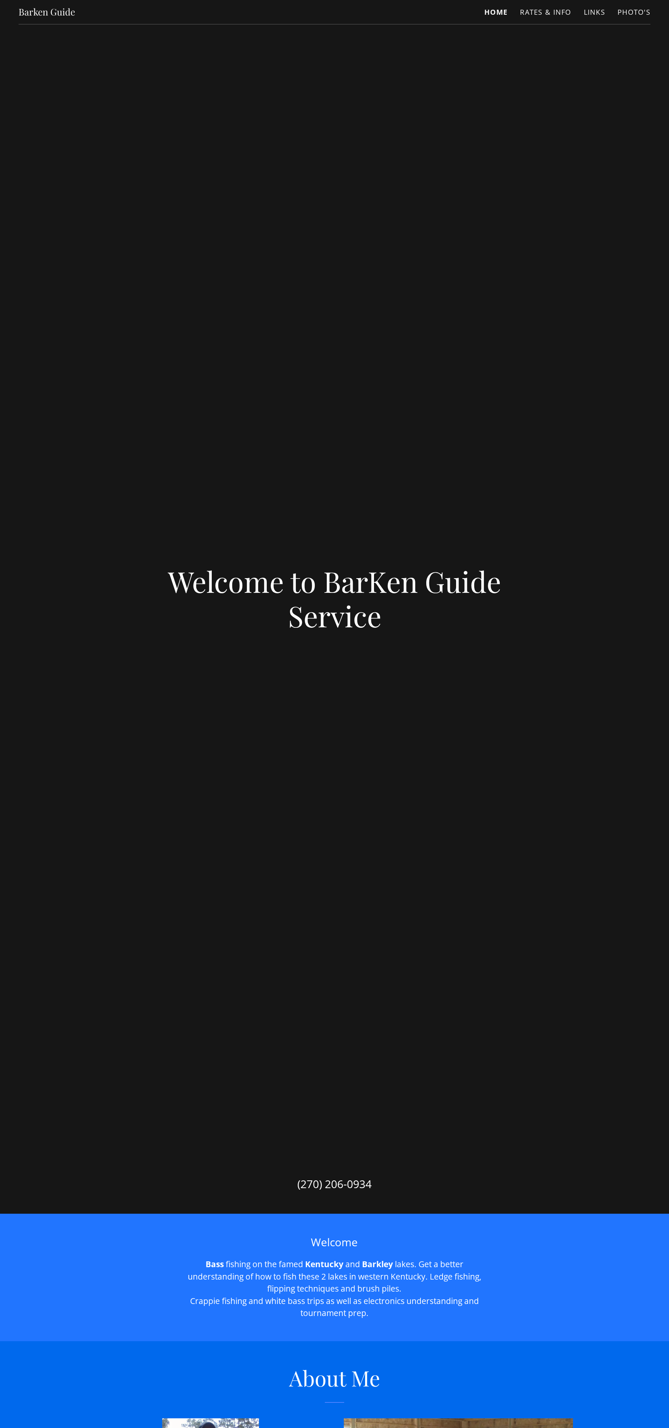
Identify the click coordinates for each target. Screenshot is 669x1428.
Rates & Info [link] (545, 12)
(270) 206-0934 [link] (334, 1184)
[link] (47, 12)
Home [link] (496, 12)
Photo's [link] (634, 12)
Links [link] (594, 12)
